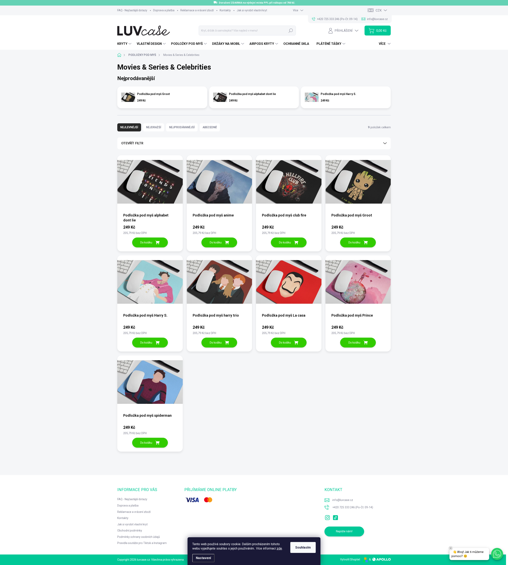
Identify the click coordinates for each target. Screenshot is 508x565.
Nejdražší (153, 127)
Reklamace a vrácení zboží (197, 10)
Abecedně (210, 127)
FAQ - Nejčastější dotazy (132, 10)
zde (279, 548)
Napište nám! (344, 531)
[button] (497, 554)
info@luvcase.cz (342, 500)
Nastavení (203, 558)
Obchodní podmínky (129, 530)
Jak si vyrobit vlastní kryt (252, 10)
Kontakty (225, 10)
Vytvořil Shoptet (350, 559)
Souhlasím (303, 547)
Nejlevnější (129, 127)
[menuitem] (124, 44)
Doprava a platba (163, 10)
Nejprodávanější (182, 127)
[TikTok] (335, 517)
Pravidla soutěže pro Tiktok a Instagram (142, 543)
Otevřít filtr (132, 143)
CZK (379, 10)
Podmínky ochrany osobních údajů (138, 536)
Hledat (291, 30)
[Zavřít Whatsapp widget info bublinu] (450, 548)
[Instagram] (327, 517)
